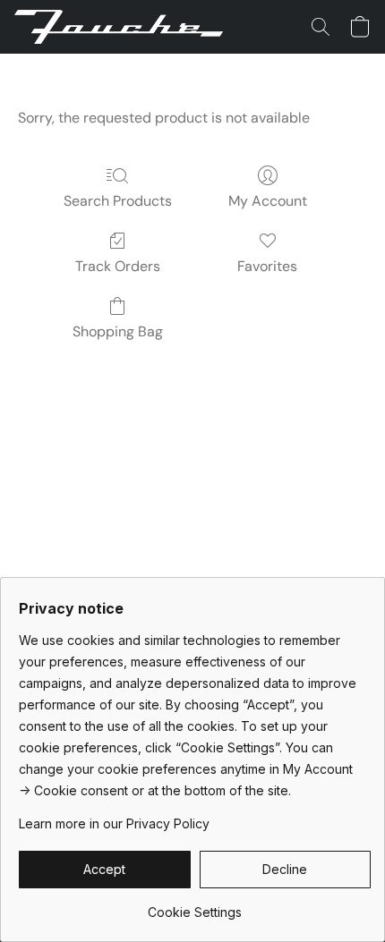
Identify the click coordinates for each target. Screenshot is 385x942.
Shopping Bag (118, 331)
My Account (267, 200)
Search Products (118, 200)
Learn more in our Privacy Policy (114, 823)
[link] (195, 905)
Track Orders (117, 266)
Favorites (267, 266)
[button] (124, 27)
